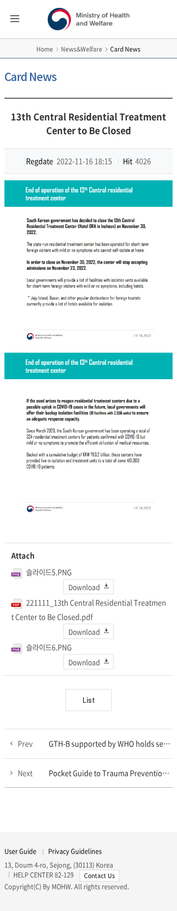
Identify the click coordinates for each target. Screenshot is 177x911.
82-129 (64, 874)
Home (44, 49)
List (89, 700)
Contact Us (99, 875)
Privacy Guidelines (75, 851)
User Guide (20, 851)
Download (84, 586)
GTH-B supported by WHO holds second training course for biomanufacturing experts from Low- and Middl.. (111, 743)
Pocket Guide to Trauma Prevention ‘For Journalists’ (111, 773)
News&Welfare (81, 49)
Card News (125, 49)
